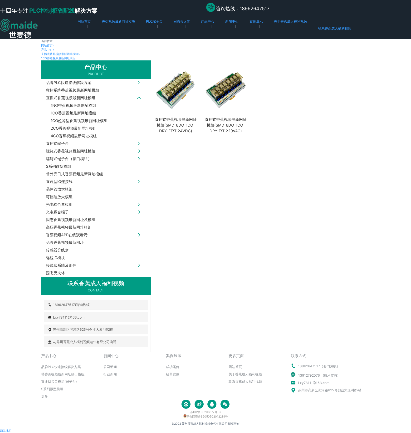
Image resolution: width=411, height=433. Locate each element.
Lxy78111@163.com (313, 383)
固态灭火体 (55, 273)
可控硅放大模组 (59, 196)
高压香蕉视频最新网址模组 (69, 227)
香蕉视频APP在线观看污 (67, 234)
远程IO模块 (55, 257)
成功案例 (172, 367)
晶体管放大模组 (59, 189)
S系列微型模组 (58, 166)
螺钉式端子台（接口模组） (69, 158)
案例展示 (173, 355)
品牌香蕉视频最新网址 (65, 242)
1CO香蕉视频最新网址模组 (58, 58)
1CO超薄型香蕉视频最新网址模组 (79, 120)
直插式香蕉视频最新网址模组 (60, 54)
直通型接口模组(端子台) (59, 381)
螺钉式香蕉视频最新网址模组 (70, 151)
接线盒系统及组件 (61, 265)
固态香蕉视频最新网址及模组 (70, 219)
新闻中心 (111, 355)
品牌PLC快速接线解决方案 (68, 82)
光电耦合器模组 (59, 204)
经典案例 (172, 374)
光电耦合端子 (57, 212)
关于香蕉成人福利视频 (245, 374)
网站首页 (47, 45)
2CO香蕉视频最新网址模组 (74, 128)
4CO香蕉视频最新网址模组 (74, 135)
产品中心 (47, 49)
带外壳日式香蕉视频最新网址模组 (74, 174)
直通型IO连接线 (59, 181)
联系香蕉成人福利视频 (245, 381)
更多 (44, 396)
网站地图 (5, 431)
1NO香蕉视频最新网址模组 (73, 105)
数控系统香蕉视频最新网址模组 (72, 90)
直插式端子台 (57, 143)
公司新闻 (110, 367)
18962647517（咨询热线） (319, 366)
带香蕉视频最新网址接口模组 (62, 374)
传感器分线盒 (57, 250)
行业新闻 (110, 374)
